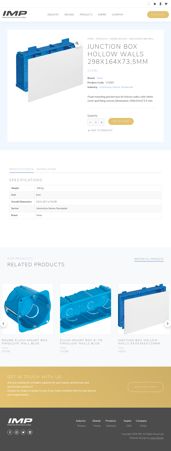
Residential (127, 87)
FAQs (143, 426)
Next (76, 73)
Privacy (81, 426)
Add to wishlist (102, 130)
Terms (97, 426)
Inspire (102, 14)
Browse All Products (149, 259)
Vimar (100, 78)
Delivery (111, 426)
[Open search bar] (149, 3)
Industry (53, 14)
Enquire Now (146, 387)
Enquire (158, 14)
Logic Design (157, 438)
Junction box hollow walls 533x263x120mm (139, 341)
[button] (77, 43)
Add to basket (121, 121)
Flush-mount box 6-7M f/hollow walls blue (81, 341)
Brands (69, 14)
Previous (22, 73)
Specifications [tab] (21, 169)
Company (117, 14)
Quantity (93, 115)
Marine (116, 87)
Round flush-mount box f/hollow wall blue (25, 341)
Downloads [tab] (46, 169)
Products (86, 14)
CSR (128, 426)
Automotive (105, 87)
